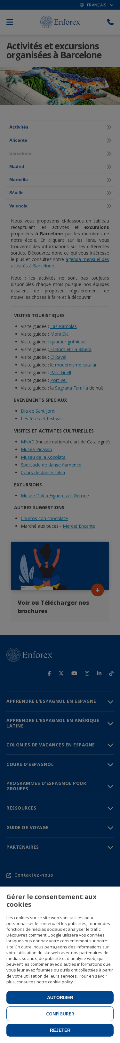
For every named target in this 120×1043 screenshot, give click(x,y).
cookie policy (60, 982)
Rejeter (60, 1030)
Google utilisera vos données (76, 935)
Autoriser (60, 997)
